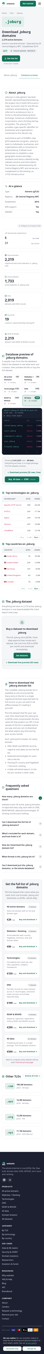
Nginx (6, 517)
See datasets (22, 655)
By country (7, 1238)
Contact (5, 1318)
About (5, 1302)
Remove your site (10, 1314)
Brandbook (7, 1291)
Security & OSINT (10, 1252)
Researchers (7, 1260)
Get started (28, 3)
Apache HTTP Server (13, 505)
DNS (4, 1203)
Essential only (12, 1349)
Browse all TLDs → (32, 1076)
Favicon (7, 524)
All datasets (7, 1219)
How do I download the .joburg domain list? (17, 846)
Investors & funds (10, 1264)
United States (12, 562)
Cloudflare (8, 530)
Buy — (22, 479)
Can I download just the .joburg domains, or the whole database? (18, 867)
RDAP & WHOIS (9, 1207)
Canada (10, 581)
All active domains (10, 1191)
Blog (4, 1283)
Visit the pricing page (24, 1062)
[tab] (12, 379)
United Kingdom (14, 575)
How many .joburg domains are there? (17, 798)
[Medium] (10, 1180)
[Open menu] (39, 3)
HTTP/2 (7, 511)
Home (4, 13)
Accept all (32, 1349)
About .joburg (10, 75)
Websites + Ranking (11, 1195)
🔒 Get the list (11, 58)
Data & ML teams (10, 1248)
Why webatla (8, 1275)
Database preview (29, 75)
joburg (29, 425)
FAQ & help (7, 1279)
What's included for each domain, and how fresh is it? (18, 835)
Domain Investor (9, 1215)
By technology (8, 1234)
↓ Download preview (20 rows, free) (24, 472)
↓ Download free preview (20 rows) (22, 662)
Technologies (8, 1199)
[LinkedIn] (4, 1180)
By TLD (5, 1230)
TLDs (12, 13)
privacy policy (31, 1343)
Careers (5, 1306)
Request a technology (12, 1310)
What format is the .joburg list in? (18, 856)
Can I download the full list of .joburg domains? (16, 823)
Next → (37, 537)
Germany (11, 569)
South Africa (12, 556)
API (3, 1287)
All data (5, 1211)
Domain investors (10, 1256)
